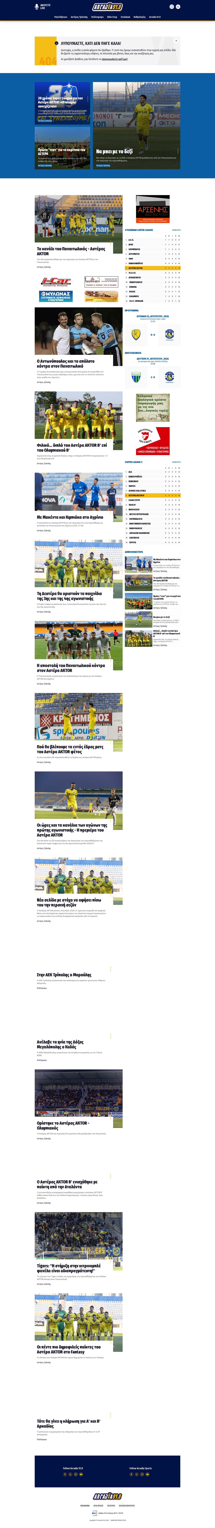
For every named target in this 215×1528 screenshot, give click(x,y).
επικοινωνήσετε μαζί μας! (115, 59)
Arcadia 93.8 (155, 16)
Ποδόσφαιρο (97, 16)
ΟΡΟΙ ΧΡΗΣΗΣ (98, 1505)
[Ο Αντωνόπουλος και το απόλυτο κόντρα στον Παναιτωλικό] (79, 336)
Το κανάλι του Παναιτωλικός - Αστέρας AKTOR (71, 251)
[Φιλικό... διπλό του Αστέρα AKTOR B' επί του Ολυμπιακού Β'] (79, 420)
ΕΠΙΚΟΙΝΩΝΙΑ (85, 1505)
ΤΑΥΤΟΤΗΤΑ (111, 1505)
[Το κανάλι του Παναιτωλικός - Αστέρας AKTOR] (79, 224)
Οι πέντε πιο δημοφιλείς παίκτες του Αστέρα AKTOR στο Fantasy (69, 1349)
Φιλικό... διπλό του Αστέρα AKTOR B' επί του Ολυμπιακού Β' (72, 448)
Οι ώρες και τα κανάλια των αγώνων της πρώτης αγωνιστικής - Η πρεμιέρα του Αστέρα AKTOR (72, 830)
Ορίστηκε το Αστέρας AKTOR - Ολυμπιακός (63, 1125)
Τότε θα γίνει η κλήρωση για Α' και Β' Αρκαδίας (68, 1424)
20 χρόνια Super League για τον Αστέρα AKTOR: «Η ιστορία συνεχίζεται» (60, 102)
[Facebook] (65, 1474)
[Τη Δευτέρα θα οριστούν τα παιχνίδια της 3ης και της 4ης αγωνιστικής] (79, 569)
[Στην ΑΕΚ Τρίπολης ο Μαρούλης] (79, 955)
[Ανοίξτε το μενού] (178, 6)
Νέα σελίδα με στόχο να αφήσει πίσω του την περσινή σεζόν (69, 902)
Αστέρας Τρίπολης (79, 16)
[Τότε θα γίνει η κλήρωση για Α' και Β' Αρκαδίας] (79, 1398)
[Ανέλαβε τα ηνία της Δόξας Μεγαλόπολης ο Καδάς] (79, 1022)
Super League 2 (133, 462)
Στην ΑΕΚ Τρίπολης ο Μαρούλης (64, 975)
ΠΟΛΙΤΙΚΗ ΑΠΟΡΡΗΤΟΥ (127, 1505)
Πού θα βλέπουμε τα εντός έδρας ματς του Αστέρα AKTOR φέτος (70, 749)
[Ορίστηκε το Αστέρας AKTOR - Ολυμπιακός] (79, 1098)
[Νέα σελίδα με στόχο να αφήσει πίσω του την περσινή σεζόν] (79, 881)
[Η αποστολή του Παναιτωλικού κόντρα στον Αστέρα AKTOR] (79, 645)
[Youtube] (81, 1474)
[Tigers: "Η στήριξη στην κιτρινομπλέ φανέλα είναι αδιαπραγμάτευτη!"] (79, 1241)
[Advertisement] (56, 282)
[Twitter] (70, 1474)
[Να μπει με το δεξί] (138, 619)
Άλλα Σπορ (112, 16)
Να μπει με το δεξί (114, 151)
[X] (137, 1474)
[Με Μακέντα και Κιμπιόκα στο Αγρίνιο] (79, 497)
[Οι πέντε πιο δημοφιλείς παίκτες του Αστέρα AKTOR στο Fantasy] (79, 1322)
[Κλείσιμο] (176, 40)
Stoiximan (125, 16)
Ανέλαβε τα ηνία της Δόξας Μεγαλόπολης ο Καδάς (60, 1044)
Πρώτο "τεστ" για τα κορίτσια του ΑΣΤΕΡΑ (61, 152)
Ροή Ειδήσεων (60, 16)
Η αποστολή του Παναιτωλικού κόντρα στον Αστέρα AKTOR (71, 668)
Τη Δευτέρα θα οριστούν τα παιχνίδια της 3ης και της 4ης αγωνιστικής (69, 596)
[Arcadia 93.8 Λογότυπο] (107, 6)
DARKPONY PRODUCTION (118, 1520)
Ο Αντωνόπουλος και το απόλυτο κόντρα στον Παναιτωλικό (66, 364)
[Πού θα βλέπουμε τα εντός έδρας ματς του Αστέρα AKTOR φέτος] (79, 722)
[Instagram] (75, 1474)
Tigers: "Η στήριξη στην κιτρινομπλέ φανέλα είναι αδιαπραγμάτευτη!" (69, 1268)
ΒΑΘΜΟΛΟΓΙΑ (176, 230)
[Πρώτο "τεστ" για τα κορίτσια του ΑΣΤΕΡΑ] (138, 601)
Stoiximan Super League (139, 230)
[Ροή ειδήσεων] (172, 6)
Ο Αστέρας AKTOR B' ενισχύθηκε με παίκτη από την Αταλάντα (67, 1184)
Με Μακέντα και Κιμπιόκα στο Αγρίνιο (70, 517)
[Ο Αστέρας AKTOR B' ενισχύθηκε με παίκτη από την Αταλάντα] (79, 1167)
